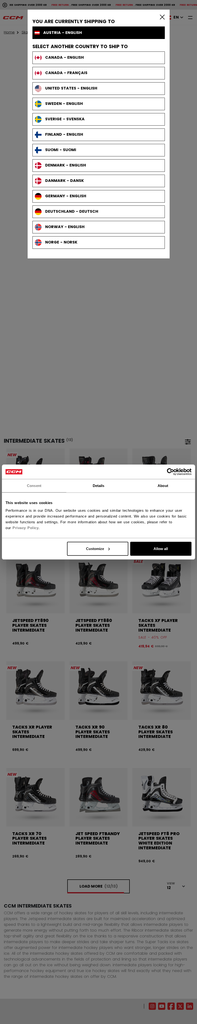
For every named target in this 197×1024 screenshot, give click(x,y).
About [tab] (163, 486)
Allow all (161, 548)
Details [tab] (99, 486)
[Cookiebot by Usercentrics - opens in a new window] (170, 471)
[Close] (161, 17)
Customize (95, 548)
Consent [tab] (34, 486)
